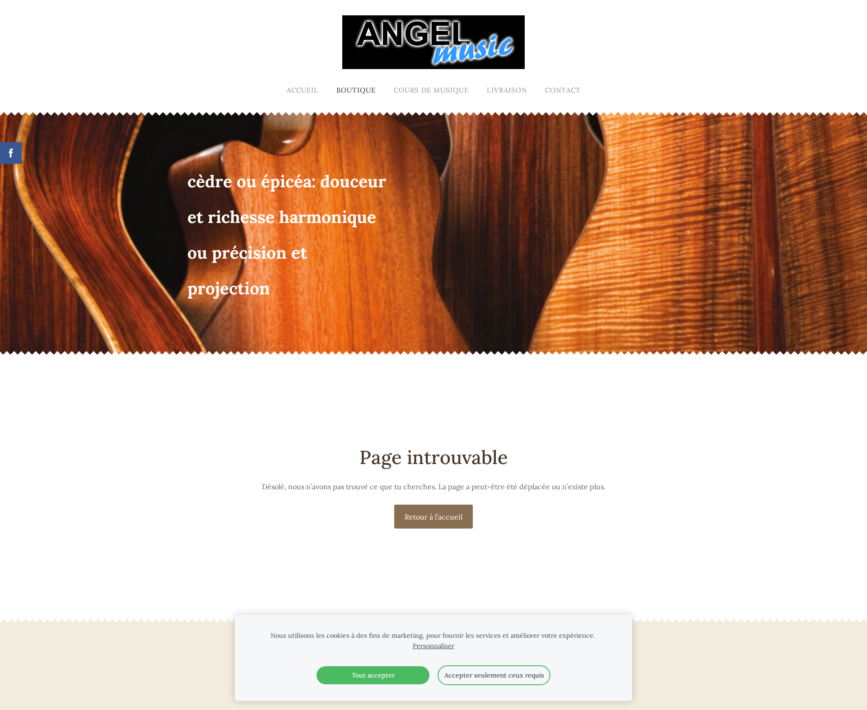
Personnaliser (433, 646)
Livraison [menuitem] (507, 90)
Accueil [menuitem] (302, 90)
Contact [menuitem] (563, 90)
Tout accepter (373, 675)
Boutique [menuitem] (356, 90)
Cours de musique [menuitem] (431, 90)
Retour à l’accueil (433, 516)
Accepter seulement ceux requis (494, 675)
